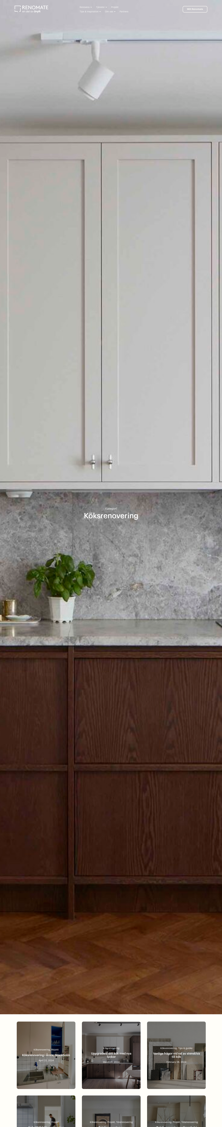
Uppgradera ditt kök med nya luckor (111, 1055)
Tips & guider (185, 1048)
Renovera (85, 7)
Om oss (109, 12)
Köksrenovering (42, 1050)
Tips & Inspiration (89, 12)
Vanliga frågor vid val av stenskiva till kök (176, 1055)
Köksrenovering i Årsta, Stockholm (46, 1055)
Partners (124, 12)
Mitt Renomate (195, 9)
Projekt (114, 7)
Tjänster (100, 7)
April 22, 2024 (46, 1060)
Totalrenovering (124, 1122)
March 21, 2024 (111, 1062)
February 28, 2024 (176, 1062)
